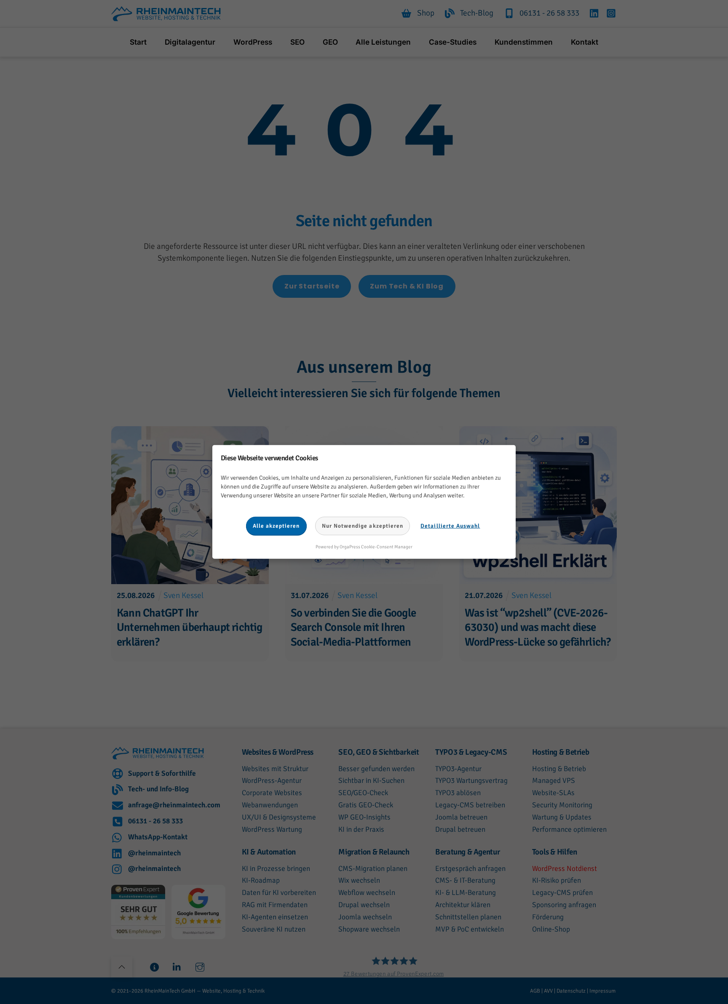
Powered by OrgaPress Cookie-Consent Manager (364, 547)
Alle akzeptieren (276, 525)
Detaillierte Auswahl (450, 525)
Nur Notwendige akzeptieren (363, 525)
